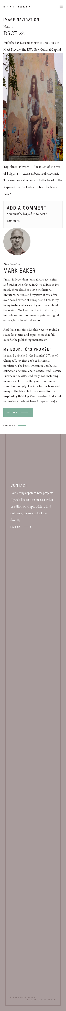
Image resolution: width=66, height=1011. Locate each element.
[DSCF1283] (33, 160)
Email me (15, 527)
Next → (8, 27)
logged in (29, 214)
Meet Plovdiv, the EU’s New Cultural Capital (32, 50)
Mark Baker (17, 6)
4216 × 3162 (49, 43)
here (33, 401)
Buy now (12, 412)
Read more (9, 425)
